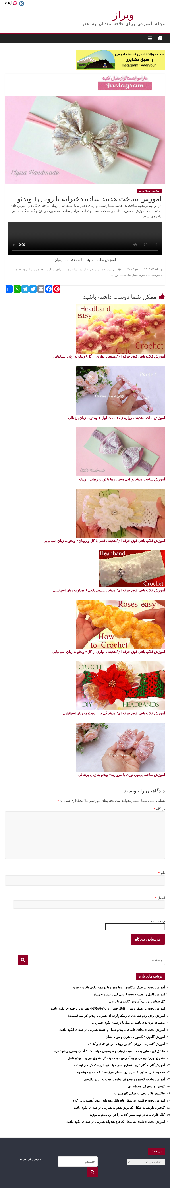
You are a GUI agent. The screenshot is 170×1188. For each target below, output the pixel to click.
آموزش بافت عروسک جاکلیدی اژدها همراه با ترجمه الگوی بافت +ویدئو (119, 987)
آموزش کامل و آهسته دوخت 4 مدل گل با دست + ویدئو (129, 994)
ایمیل (160, 898)
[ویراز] (160, 38)
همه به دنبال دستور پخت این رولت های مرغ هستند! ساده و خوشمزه (121, 1072)
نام (161, 872)
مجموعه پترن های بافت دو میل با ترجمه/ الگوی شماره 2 (128, 1022)
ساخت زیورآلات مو (149, 190)
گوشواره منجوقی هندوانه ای (146, 1086)
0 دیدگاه (129, 269)
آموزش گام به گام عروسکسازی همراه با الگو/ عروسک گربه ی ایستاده (119, 1065)
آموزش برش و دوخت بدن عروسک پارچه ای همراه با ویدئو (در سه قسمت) (116, 1015)
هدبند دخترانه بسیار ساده (139, 275)
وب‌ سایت (158, 921)
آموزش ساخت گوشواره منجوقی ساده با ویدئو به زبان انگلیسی (124, 1079)
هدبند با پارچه (30, 269)
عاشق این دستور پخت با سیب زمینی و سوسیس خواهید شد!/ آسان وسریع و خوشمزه (109, 1051)
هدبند (40, 269)
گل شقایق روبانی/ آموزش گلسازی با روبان (137, 1001)
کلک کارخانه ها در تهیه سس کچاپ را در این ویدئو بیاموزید (127, 1114)
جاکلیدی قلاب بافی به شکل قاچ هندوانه (139, 1093)
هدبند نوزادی (118, 275)
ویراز (123, 15)
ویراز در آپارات (29, 1158)
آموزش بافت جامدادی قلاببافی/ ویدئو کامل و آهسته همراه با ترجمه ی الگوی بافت (112, 1029)
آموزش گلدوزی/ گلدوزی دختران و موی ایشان (135, 1037)
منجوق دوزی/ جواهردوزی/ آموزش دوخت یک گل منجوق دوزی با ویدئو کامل (116, 1058)
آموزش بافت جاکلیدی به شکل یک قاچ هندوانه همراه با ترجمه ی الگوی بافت (115, 1121)
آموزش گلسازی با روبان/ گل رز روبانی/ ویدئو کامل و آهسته (126, 1044)
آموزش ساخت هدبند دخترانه (102, 269)
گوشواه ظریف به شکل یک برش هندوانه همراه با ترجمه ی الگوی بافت (119, 1107)
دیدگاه (159, 809)
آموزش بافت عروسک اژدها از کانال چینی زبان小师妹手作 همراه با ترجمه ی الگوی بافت (107, 1008)
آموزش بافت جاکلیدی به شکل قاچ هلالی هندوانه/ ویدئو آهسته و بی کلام (119, 1100)
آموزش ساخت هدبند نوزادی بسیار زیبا (65, 269)
